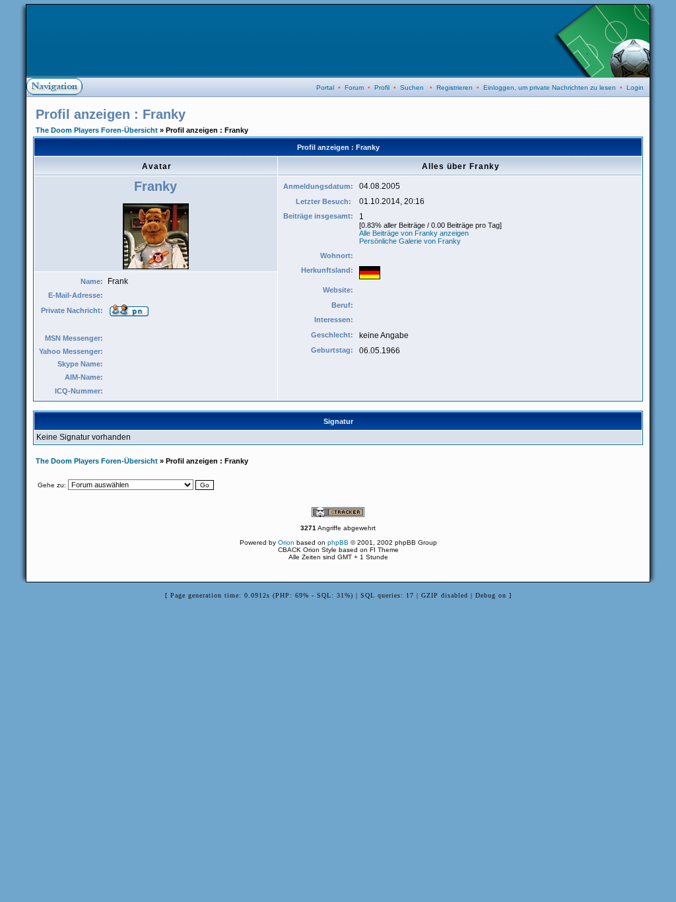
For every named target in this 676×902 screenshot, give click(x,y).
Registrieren (454, 87)
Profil (381, 87)
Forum (354, 87)
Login (635, 87)
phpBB (338, 542)
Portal (325, 87)
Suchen (412, 87)
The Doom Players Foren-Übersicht (97, 130)
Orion (286, 542)
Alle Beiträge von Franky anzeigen (414, 233)
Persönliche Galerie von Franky (410, 241)
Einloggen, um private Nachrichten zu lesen (549, 87)
